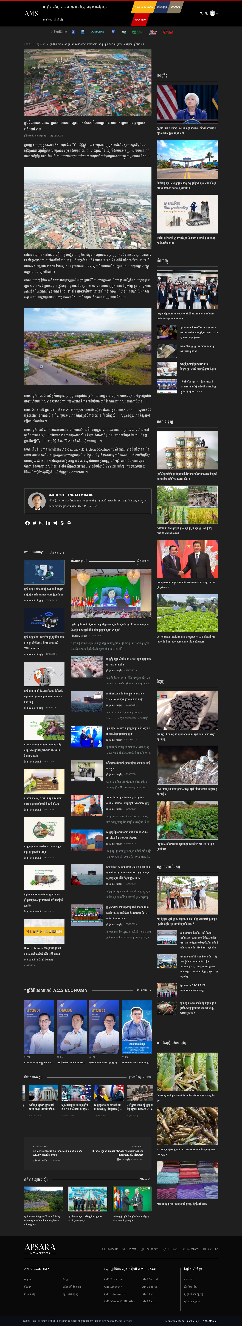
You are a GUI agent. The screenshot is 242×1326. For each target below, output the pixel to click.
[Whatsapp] (62, 523)
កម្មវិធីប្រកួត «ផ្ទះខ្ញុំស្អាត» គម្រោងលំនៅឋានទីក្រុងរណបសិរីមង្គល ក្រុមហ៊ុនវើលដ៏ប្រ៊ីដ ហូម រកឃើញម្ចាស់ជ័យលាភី (187, 921)
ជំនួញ (82, 7)
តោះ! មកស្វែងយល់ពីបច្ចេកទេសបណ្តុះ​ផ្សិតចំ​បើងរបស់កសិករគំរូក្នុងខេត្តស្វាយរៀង (187, 791)
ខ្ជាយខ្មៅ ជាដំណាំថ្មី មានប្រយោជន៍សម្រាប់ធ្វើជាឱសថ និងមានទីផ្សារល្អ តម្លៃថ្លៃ (186, 736)
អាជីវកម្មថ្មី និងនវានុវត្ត (53, 19)
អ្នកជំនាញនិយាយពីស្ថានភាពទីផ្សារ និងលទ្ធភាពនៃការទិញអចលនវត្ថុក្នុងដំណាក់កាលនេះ (186, 240)
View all (145, 1179)
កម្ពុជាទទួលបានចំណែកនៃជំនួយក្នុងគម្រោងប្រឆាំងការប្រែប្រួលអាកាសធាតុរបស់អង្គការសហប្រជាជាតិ (198, 1008)
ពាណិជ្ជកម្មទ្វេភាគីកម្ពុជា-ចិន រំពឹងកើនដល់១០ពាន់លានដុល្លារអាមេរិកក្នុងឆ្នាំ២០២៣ (186, 585)
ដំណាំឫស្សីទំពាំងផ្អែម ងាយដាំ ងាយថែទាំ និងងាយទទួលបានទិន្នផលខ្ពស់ (186, 1098)
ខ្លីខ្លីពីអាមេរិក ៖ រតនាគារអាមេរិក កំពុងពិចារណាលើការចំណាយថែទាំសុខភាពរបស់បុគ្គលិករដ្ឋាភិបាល (187, 130)
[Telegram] (55, 523)
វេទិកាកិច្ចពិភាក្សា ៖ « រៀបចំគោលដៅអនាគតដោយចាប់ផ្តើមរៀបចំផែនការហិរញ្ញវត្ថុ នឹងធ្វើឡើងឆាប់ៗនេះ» (198, 386)
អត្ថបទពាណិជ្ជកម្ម (96, 7)
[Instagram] (41, 523)
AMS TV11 (148, 1294)
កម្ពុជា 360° (140, 20)
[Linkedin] (48, 523)
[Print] (69, 523)
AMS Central (150, 1279)
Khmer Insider (144, 7)
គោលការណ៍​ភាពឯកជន (174, 1321)
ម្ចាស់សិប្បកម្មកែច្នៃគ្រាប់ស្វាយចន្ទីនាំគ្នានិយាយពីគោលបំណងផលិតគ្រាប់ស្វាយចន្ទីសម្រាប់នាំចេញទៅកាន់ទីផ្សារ (187, 476)
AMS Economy (113, 1287)
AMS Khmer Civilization (119, 1301)
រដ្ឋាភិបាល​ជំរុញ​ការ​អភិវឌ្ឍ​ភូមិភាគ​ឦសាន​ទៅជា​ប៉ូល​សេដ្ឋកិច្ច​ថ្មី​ (85, 1218)
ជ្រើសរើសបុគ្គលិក (192, 1301)
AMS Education (113, 1279)
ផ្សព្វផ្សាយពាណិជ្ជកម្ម (193, 1294)
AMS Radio (149, 1301)
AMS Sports (149, 1287)
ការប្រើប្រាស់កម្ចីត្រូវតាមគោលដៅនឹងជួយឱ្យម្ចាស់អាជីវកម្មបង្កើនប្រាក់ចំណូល (198, 366)
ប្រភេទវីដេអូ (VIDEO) (140, 1077)
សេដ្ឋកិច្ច (47, 7)
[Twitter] (34, 523)
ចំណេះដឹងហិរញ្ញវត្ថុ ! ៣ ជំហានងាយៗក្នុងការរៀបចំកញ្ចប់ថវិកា (197, 349)
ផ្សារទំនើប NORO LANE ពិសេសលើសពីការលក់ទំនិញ (193, 988)
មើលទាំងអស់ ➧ (57, 553)
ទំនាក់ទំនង (188, 1279)
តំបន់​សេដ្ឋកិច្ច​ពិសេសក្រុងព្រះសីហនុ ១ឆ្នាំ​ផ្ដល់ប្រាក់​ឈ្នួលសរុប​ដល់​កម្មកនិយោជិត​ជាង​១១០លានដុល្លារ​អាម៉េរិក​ (186, 185)
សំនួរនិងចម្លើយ (190, 1287)
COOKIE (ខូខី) (209, 1321)
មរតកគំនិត (175, 7)
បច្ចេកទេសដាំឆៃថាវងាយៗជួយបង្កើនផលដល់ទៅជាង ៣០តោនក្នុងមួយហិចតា (185, 846)
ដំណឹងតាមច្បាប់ (193, 1321)
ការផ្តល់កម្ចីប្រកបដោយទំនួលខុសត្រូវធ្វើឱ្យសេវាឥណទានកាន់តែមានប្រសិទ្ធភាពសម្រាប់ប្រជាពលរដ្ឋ (185, 316)
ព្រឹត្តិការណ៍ (40, 44)
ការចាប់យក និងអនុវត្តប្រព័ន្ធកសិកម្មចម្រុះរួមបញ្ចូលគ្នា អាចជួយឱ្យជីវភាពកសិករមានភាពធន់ (184, 530)
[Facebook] (27, 523)
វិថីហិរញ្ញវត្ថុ (162, 7)
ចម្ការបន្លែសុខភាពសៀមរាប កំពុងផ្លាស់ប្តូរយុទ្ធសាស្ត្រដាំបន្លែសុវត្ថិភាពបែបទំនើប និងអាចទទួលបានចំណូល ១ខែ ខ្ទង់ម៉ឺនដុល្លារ (186, 639)
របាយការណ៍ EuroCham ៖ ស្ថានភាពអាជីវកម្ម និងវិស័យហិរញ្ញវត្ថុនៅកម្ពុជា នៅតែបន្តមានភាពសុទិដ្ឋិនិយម (199, 332)
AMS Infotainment (116, 1294)
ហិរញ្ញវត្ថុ (58, 7)
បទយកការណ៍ (29, 601)
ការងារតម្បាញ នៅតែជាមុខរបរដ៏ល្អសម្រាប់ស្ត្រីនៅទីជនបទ (182, 1204)
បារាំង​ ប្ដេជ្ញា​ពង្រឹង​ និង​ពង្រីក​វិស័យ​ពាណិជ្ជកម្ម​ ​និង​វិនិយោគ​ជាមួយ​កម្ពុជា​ (131, 1218)
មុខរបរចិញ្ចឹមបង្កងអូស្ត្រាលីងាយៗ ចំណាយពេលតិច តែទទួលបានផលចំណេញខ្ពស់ (186, 1152)
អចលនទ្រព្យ (71, 7)
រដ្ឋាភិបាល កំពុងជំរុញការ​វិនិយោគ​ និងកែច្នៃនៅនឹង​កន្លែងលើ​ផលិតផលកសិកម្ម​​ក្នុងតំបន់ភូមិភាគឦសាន (42, 1220)
